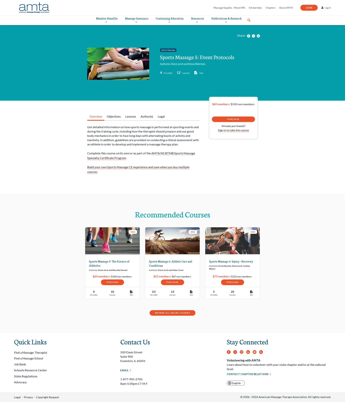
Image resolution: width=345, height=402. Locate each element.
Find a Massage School (28, 358)
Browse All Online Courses (172, 313)
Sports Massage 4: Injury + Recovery (231, 261)
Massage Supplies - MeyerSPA (229, 7)
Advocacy (20, 382)
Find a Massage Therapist (30, 352)
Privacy (28, 397)
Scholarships (255, 7)
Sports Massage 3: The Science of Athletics (109, 263)
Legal (17, 397)
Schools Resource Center (30, 370)
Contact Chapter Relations (248, 374)
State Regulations (25, 376)
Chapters (270, 7)
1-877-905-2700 (131, 379)
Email (124, 370)
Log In (327, 7)
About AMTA (286, 7)
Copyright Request (47, 397)
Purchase (233, 119)
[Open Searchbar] (249, 20)
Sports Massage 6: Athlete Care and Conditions (170, 263)
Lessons (130, 116)
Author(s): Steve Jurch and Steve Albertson (182, 63)
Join (309, 7)
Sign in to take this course (233, 130)
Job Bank (20, 364)
